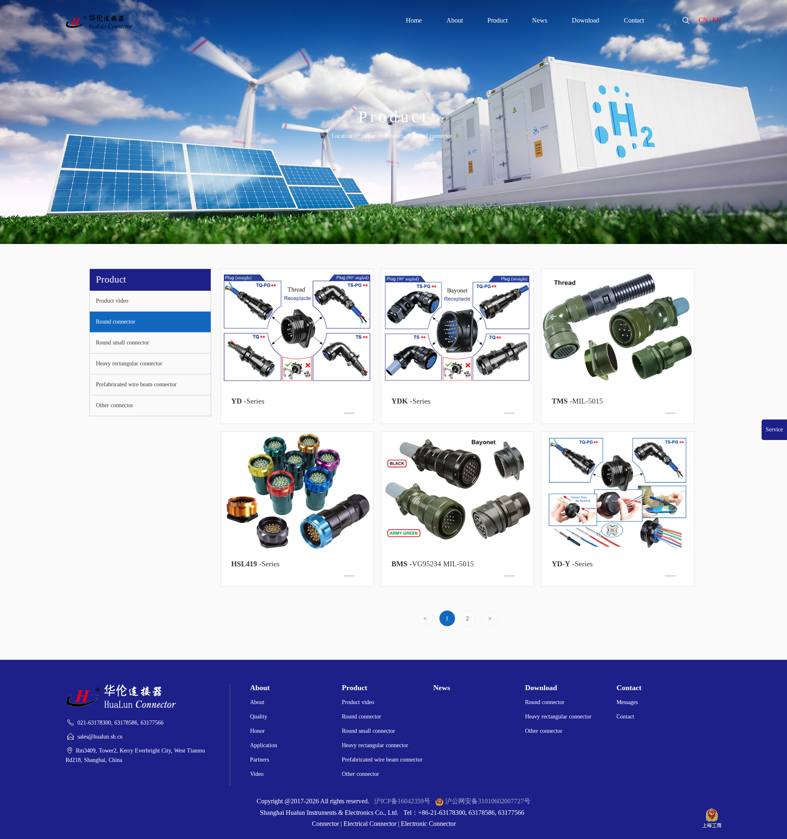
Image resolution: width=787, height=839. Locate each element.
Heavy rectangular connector (129, 363)
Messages (627, 702)
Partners (259, 760)
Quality (258, 717)
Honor (257, 731)
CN (703, 19)
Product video (112, 301)
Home (414, 20)
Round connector (432, 136)
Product (497, 20)
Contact (634, 20)
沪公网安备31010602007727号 (487, 801)
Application (263, 745)
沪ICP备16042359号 (402, 801)
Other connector (114, 405)
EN (716, 19)
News (539, 20)
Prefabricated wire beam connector (136, 384)
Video (257, 774)
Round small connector (122, 343)
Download (585, 20)
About (454, 20)
